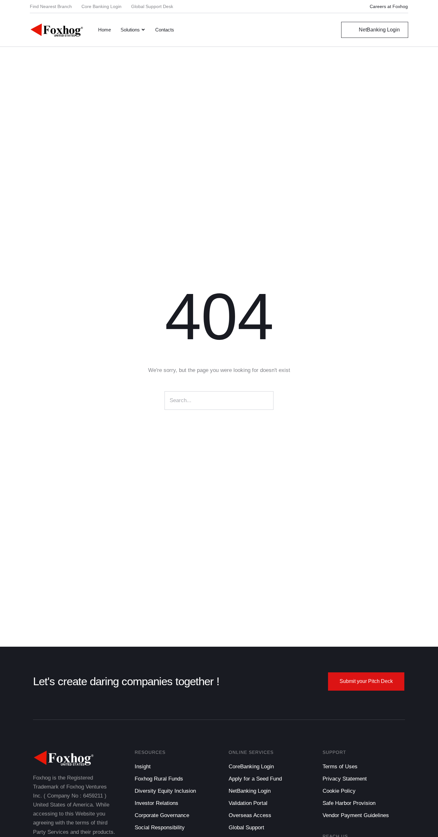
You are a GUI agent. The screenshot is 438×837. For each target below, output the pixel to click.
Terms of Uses (340, 767)
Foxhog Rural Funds (159, 779)
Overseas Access (250, 815)
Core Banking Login (101, 6)
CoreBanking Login (251, 767)
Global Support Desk (152, 6)
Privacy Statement (345, 779)
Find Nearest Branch (51, 6)
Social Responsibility (160, 827)
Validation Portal (248, 803)
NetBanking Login (250, 791)
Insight (143, 767)
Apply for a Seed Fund (255, 779)
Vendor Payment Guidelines (356, 815)
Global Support (246, 827)
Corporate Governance (162, 815)
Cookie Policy (339, 791)
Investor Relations (156, 803)
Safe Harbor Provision (349, 803)
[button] (385, 6)
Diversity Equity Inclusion (165, 791)
